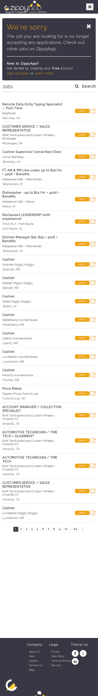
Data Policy (57, 656)
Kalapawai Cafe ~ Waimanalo (22, 179)
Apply (82, 111)
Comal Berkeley (13, 157)
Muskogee (9, 143)
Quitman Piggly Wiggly (18, 264)
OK (20, 143)
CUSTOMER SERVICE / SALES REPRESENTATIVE (26, 128)
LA (14, 306)
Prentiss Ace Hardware (17, 375)
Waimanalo (10, 184)
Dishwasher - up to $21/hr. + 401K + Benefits (30, 194)
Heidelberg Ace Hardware (19, 320)
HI (20, 184)
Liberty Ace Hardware (17, 338)
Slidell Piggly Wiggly (16, 301)
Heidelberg (10, 324)
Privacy (55, 651)
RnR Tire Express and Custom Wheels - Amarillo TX (28, 417)
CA (18, 118)
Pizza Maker (12, 388)
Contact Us (35, 665)
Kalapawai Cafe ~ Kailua (18, 201)
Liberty (7, 343)
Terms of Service (61, 660)
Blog (31, 669)
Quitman (8, 269)
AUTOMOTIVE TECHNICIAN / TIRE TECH (29, 459)
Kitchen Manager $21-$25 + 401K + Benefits (30, 239)
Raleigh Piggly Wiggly (17, 283)
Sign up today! (18, 73)
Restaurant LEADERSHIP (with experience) (26, 217)
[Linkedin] (75, 662)
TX (17, 423)
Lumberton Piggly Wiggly (20, 513)
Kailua (6, 206)
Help (32, 656)
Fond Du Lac (11, 398)
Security (56, 665)
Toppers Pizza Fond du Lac (20, 393)
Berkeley (8, 161)
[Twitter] (83, 654)
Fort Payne (9, 228)
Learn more (44, 73)
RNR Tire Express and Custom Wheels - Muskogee (29, 136)
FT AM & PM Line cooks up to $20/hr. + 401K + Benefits (32, 172)
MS (17, 269)
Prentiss (7, 380)
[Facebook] (75, 654)
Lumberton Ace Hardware (20, 356)
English (10, 12)
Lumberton (10, 361)
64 (75, 529)
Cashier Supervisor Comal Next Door (31, 152)
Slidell (6, 306)
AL (21, 228)
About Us (34, 651)
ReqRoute (9, 113)
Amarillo (8, 423)
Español (21, 12)
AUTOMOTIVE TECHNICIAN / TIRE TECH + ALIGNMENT (29, 434)
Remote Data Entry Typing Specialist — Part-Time (32, 106)
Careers (33, 660)
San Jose (8, 118)
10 (66, 529)
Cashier (8, 259)
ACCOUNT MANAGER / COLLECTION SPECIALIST (31, 409)
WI (23, 398)
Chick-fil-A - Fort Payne (18, 224)
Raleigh (7, 288)
